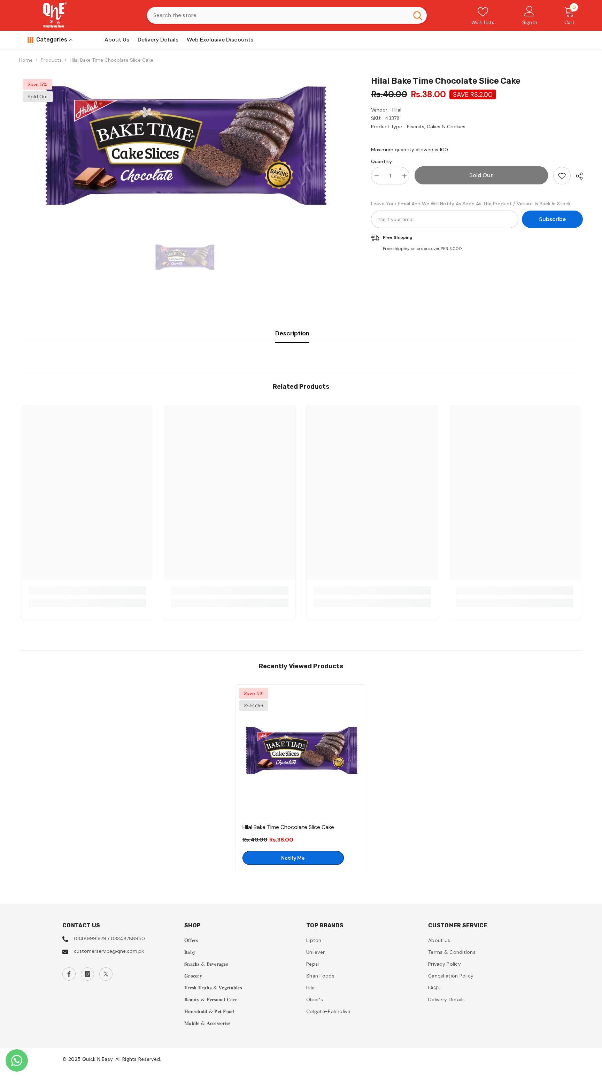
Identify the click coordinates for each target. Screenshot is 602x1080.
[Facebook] (69, 974)
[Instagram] (87, 974)
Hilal (396, 110)
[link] (87, 590)
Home (26, 60)
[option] (184, 145)
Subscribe (552, 219)
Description (292, 333)
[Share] (577, 176)
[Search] (287, 15)
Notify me (293, 858)
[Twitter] (106, 974)
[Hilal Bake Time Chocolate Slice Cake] (301, 750)
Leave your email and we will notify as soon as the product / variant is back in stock (471, 203)
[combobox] (278, 15)
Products (51, 60)
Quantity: (382, 161)
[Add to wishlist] (562, 175)
